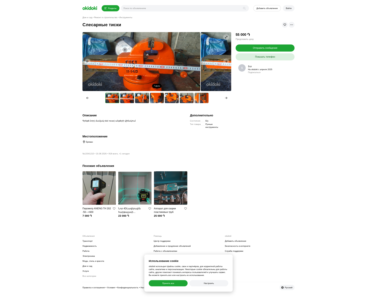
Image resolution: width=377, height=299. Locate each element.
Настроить (209, 283)
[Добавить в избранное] (114, 208)
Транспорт (87, 241)
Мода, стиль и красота (93, 261)
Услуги (85, 271)
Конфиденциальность (127, 287)
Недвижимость (89, 246)
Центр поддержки (162, 241)
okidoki (89, 8)
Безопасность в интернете (237, 246)
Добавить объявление (235, 241)
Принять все (168, 283)
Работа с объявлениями (165, 251)
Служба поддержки (234, 251)
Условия (111, 287)
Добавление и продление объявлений (172, 246)
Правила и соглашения (93, 287)
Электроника (88, 256)
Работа (85, 251)
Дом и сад (87, 266)
